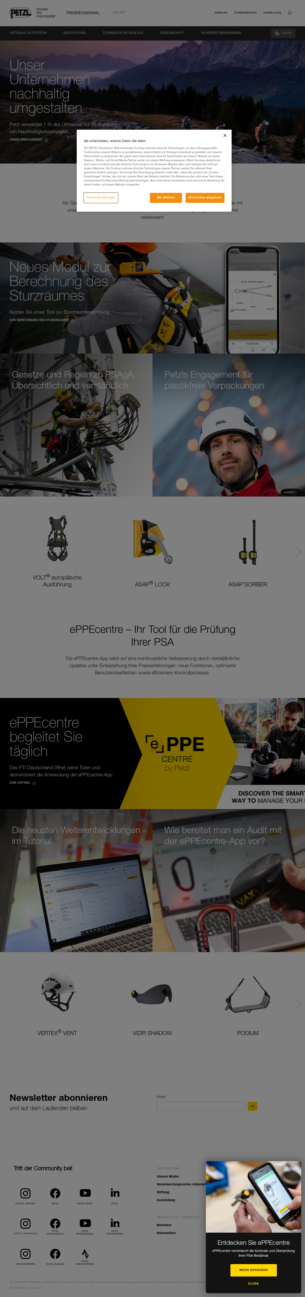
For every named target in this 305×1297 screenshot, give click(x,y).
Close (253, 1283)
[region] (154, 171)
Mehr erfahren (253, 1270)
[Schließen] (225, 135)
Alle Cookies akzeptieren (205, 197)
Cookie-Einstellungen (100, 197)
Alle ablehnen (166, 197)
